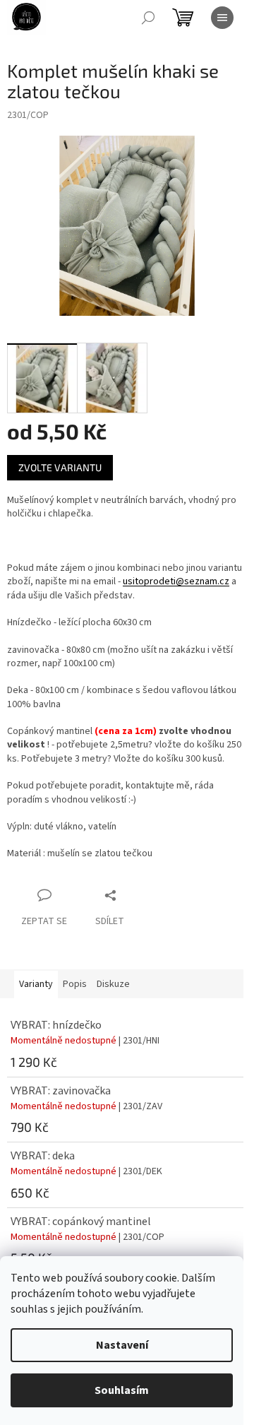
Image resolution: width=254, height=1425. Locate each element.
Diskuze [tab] (113, 984)
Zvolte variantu (60, 467)
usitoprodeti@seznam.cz (176, 581)
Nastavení (122, 1345)
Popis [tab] (75, 984)
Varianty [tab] (36, 984)
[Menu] (222, 18)
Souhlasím (122, 1390)
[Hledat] (148, 18)
